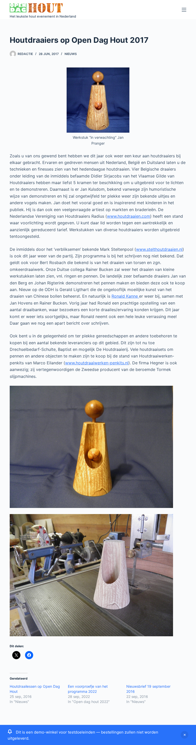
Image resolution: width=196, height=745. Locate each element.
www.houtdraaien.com (128, 216)
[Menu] (184, 9)
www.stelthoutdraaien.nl (159, 249)
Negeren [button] (184, 735)
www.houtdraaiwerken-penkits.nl (96, 362)
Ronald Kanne (125, 296)
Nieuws (71, 54)
